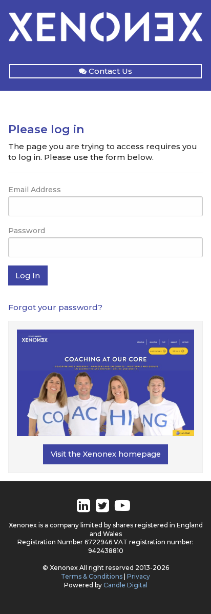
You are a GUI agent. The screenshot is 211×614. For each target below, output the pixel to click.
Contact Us (110, 71)
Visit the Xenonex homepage (106, 454)
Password (26, 230)
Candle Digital (125, 585)
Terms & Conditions (91, 576)
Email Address (34, 189)
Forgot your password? (55, 307)
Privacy (138, 576)
